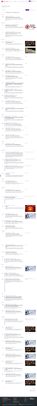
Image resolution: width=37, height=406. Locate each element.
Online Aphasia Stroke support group (11, 76)
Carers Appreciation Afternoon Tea (11, 181)
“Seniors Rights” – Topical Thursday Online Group (13, 221)
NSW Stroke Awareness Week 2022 (11, 25)
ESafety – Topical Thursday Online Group (12, 274)
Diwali (6, 206)
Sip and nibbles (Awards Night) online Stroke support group (14, 246)
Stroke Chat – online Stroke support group (12, 135)
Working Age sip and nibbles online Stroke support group (13, 65)
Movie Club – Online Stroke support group (12, 49)
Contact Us (25, 401)
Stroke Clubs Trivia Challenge (10, 226)
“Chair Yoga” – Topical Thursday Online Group (13, 259)
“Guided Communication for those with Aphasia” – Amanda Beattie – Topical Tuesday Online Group (13, 297)
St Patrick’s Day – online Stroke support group (13, 123)
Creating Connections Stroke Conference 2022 (13, 32)
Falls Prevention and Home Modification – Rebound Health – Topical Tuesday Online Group (14, 306)
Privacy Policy (5, 400)
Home (9, 1)
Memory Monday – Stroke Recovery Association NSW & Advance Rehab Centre (14, 118)
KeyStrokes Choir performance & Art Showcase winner (14, 166)
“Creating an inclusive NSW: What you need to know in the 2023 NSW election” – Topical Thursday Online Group (14, 84)
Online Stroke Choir (8, 42)
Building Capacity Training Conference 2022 (12, 17)
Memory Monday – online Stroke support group (13, 71)
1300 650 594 (33, 1)
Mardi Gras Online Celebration (10, 96)
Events (20, 1)
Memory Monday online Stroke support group (13, 144)
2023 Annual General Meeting (10, 197)
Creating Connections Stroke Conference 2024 (13, 334)
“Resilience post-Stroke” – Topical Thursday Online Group (13, 91)
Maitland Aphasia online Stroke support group (13, 267)
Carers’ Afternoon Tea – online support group (12, 57)
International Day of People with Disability (12, 234)
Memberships (26, 1)
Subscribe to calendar (32, 390)
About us (12, 1)
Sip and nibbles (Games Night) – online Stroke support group (14, 109)
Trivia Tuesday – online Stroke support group (12, 101)
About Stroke (14, 1)
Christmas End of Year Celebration (11, 252)
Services (18, 1)
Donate (29, 1)
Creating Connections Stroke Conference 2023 (13, 159)
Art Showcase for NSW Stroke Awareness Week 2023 (14, 153)
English (30, 0)
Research (23, 1)
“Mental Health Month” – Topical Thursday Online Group (13, 369)
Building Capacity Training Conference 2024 (12, 279)
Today (4, 12)
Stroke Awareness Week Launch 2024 (11, 319)
